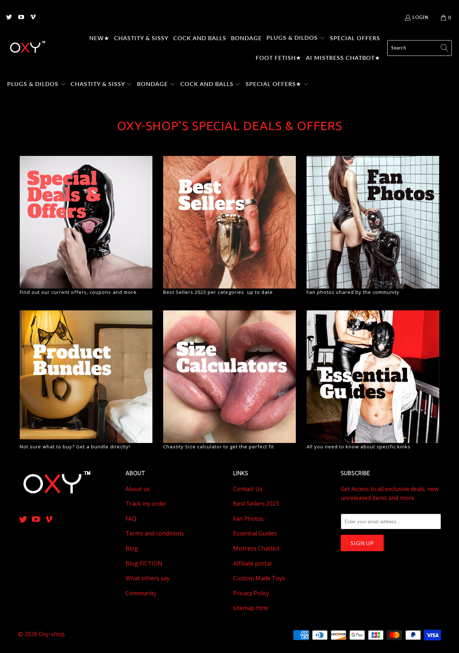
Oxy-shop (52, 634)
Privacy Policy (251, 593)
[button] (295, 38)
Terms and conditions (155, 533)
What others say (148, 578)
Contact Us (247, 489)
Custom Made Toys (259, 578)
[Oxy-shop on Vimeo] (32, 17)
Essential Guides (255, 533)
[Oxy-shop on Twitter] (8, 17)
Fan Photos (248, 519)
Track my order (146, 503)
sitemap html (250, 608)
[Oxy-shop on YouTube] (20, 17)
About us (138, 489)
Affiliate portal (252, 563)
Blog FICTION (144, 563)
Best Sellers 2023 (256, 503)
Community (141, 593)
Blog (132, 548)
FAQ (131, 519)
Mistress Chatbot (256, 548)
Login (420, 17)
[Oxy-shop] (27, 48)
